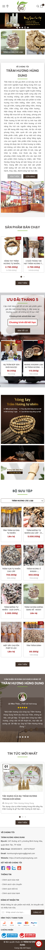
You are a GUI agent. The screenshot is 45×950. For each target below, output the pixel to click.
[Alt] (22, 419)
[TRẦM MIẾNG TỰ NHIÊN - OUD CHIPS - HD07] (11, 593)
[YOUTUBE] (19, 868)
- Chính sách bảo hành (10, 893)
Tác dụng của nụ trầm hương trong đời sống (19, 797)
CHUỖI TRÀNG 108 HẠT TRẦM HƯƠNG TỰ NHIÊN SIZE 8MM (33, 262)
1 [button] (17, 27)
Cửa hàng (30, 176)
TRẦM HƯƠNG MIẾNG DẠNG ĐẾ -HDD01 (33, 608)
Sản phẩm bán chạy (22, 227)
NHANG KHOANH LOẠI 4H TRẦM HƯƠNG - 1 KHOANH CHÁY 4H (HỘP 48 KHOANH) (33, 365)
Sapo (28, 948)
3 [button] (22, 27)
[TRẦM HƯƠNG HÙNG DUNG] (22, 6)
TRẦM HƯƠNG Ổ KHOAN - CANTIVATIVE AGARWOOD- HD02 (33, 570)
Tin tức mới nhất (22, 753)
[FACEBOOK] (3, 868)
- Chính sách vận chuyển (11, 884)
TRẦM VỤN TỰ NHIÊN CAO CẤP (11, 570)
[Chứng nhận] (9, 935)
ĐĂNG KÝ (38, 912)
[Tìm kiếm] (37, 6)
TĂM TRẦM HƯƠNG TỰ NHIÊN (11, 531)
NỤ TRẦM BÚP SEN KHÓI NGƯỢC (11, 365)
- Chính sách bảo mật (10, 880)
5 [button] (28, 27)
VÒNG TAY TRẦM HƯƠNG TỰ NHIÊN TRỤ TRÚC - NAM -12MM (11, 262)
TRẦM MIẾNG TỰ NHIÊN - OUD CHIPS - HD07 (11, 608)
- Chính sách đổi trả (9, 889)
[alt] (22, 21)
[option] (22, 21)
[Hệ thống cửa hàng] (7, 6)
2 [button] (19, 27)
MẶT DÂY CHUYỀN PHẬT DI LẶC (11, 646)
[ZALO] (14, 868)
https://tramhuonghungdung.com (23, 858)
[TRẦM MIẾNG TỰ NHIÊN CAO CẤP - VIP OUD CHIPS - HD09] (34, 517)
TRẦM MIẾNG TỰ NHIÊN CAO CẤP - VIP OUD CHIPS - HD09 (33, 531)
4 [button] (25, 27)
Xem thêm (14, 176)
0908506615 (16, 849)
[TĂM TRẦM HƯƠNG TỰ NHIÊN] (11, 517)
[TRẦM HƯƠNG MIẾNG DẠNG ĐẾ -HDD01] (34, 593)
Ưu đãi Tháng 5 (22, 299)
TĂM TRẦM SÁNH (33, 645)
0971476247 (29, 849)
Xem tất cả (23, 330)
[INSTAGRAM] (8, 868)
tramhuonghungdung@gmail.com (21, 853)
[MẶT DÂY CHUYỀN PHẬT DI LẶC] (11, 632)
